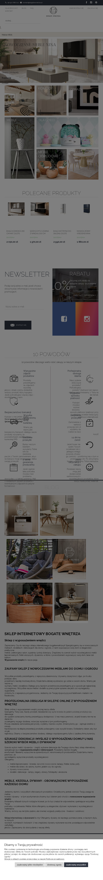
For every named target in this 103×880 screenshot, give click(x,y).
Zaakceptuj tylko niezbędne (30, 864)
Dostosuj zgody (54, 864)
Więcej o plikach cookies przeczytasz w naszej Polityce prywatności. (34, 859)
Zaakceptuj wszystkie (76, 864)
